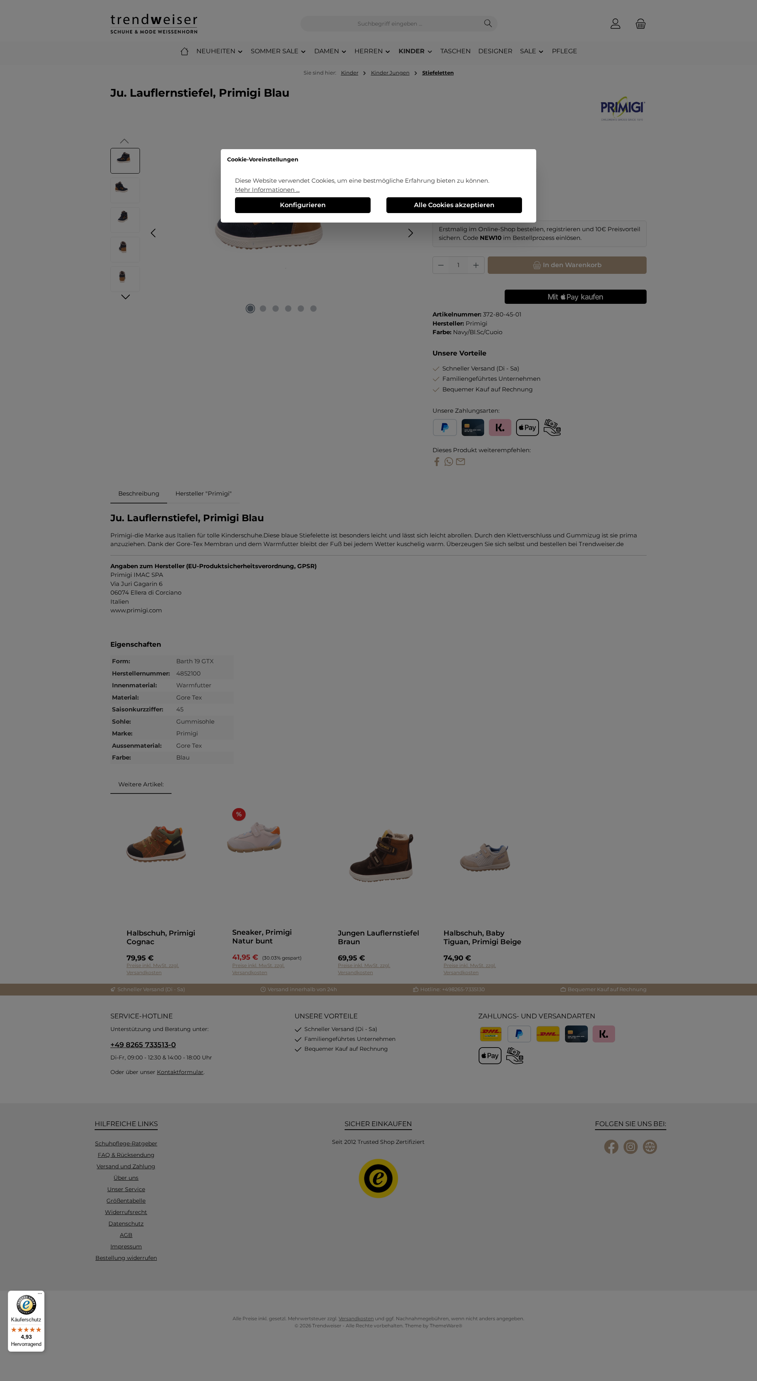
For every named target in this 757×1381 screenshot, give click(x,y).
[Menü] (40, 1295)
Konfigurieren (303, 205)
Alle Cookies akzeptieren (454, 205)
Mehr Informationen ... (267, 189)
